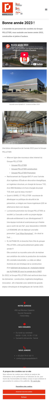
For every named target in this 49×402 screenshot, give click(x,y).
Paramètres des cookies (24, 386)
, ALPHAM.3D (13, 241)
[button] (46, 9)
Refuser (24, 397)
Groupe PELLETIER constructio (23, 169)
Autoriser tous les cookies (24, 391)
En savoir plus (35, 381)
